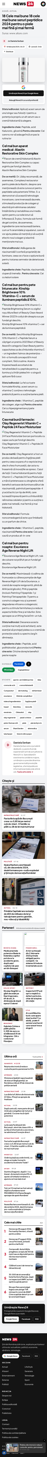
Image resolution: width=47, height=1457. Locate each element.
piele (24, 723)
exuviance (8, 696)
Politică (5, 1384)
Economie (29, 1384)
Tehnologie (29, 1375)
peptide (39, 718)
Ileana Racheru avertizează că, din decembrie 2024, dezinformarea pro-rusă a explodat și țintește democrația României (21, 868)
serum (6, 728)
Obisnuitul (20, 712)
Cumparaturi (9, 691)
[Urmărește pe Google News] (43, 3)
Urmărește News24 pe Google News (23, 93)
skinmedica (32, 728)
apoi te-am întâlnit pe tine (23, 680)
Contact (5, 1424)
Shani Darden (18, 728)
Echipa (5, 1400)
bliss (39, 680)
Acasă (5, 11)
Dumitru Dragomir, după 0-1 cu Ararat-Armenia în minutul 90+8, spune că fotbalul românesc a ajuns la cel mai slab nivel (18, 1175)
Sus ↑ (22, 1453)
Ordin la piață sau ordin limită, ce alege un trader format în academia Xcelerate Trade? (18, 1160)
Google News (11, 1319)
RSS (37, 1319)
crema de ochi (9, 685)
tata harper (8, 734)
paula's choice (25, 718)
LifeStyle (29, 1367)
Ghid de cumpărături (24, 696)
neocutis (28, 707)
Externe (5, 1380)
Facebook (19, 664)
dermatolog (23, 691)
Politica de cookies (10, 1437)
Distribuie (8, 52)
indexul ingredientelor (12, 701)
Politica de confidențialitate (14, 1433)
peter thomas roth (11, 723)
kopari (6, 707)
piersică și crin (36, 723)
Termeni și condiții (9, 1428)
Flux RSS (15, 1453)
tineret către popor (24, 734)
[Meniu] (4, 4)
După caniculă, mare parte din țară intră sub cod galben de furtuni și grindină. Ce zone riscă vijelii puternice (19, 1112)
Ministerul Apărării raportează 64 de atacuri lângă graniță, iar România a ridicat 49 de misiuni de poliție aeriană (19, 1081)
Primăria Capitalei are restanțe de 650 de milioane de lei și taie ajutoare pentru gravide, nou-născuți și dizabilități (19, 915)
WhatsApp (8, 670)
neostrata (7, 712)
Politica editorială (9, 1404)
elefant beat (37, 691)
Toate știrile (38, 1057)
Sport (27, 1380)
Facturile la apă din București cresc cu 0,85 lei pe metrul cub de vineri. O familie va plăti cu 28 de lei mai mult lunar (19, 822)
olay (29, 712)
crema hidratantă (26, 685)
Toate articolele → (25, 772)
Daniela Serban (22, 742)
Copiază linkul (23, 670)
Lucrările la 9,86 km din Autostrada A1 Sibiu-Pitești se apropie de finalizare (19, 1096)
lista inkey (17, 707)
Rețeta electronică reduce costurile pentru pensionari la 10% (19, 1067)
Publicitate (6, 1413)
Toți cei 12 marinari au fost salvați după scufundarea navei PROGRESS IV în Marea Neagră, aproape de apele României (18, 1192)
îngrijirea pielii (30, 701)
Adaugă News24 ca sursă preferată (23, 100)
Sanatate (29, 1371)
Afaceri (5, 1371)
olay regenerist (10, 718)
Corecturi (6, 1408)
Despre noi (6, 1395)
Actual (5, 1367)
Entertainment (8, 1375)
